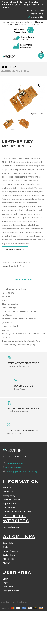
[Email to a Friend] (23, 267)
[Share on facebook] (9, 267)
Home (3, 67)
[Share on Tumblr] (17, 267)
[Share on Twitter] (12, 267)
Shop (13, 67)
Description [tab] (23, 279)
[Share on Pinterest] (20, 267)
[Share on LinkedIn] (15, 267)
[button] (38, 85)
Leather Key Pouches (21, 262)
